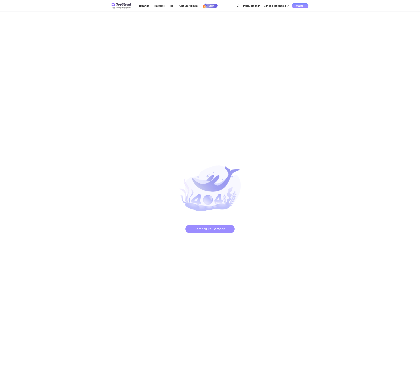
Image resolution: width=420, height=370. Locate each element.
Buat (211, 5)
